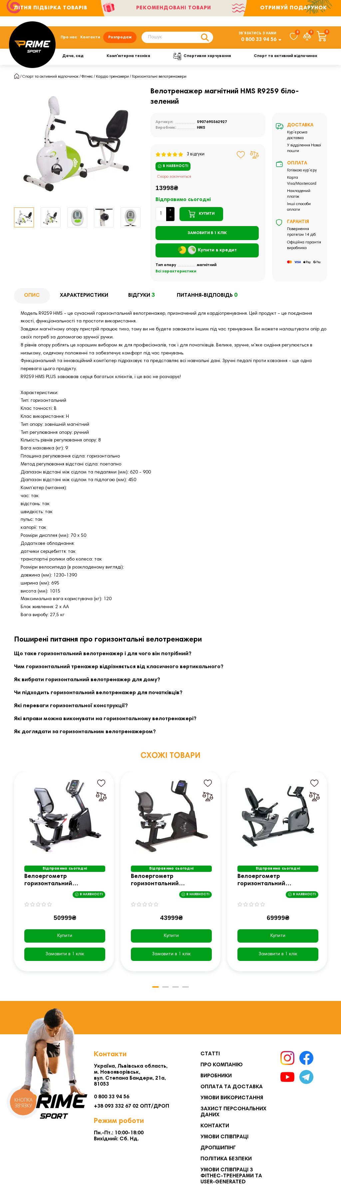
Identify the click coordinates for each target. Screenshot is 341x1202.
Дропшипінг (218, 1148)
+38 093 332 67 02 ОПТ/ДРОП (131, 1106)
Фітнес (87, 77)
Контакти (90, 37)
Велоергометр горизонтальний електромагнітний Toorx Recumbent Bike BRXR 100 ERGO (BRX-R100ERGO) (168, 881)
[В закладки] (241, 154)
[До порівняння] (254, 155)
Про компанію (221, 1065)
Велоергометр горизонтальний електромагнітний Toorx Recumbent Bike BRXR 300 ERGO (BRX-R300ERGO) (61, 881)
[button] (14, 217)
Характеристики (84, 295)
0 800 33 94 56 (258, 39)
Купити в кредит (217, 250)
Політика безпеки (226, 1159)
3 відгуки (194, 154)
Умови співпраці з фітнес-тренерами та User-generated (231, 1176)
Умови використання (231, 1098)
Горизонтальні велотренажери (159, 77)
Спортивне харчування (207, 56)
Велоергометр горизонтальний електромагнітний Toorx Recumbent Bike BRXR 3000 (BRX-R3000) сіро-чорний (276, 881)
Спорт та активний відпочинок (285, 56)
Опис (32, 295)
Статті (210, 1054)
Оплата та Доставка (231, 1087)
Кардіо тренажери (112, 77)
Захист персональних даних (233, 1112)
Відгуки (141, 295)
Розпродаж (120, 37)
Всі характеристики (176, 271)
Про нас (69, 37)
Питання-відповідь (207, 295)
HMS (201, 128)
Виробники (216, 1076)
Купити (64, 936)
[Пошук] (204, 37)
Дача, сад (73, 56)
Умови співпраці (224, 1137)
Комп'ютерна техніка (128, 56)
